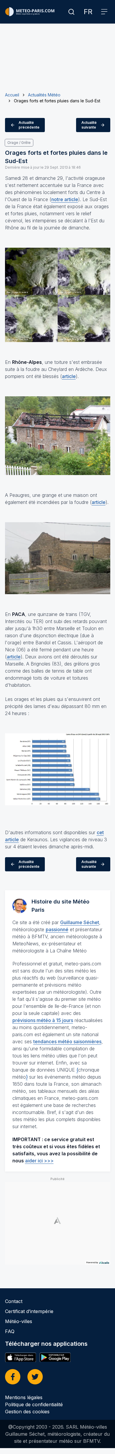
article (69, 376)
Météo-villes (18, 1321)
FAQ (9, 1331)
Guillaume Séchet (79, 922)
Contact (13, 1301)
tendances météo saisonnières (67, 1041)
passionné (57, 929)
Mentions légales (23, 1397)
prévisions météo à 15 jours (42, 1020)
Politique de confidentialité (34, 1404)
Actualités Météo (44, 94)
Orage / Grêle (19, 142)
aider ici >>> (39, 1161)
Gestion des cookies (27, 1411)
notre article (64, 199)
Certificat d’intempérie (29, 1311)
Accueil (12, 94)
